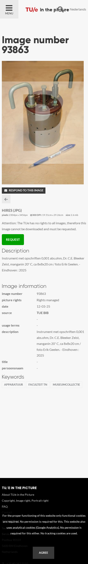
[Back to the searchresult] (6, 199)
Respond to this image (26, 190)
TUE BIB (43, 313)
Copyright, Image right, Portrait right (25, 500)
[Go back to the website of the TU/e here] (49, 9)
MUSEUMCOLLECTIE (66, 384)
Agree (43, 552)
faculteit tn (37, 384)
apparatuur (13, 384)
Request (13, 239)
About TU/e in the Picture (18, 494)
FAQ (5, 506)
